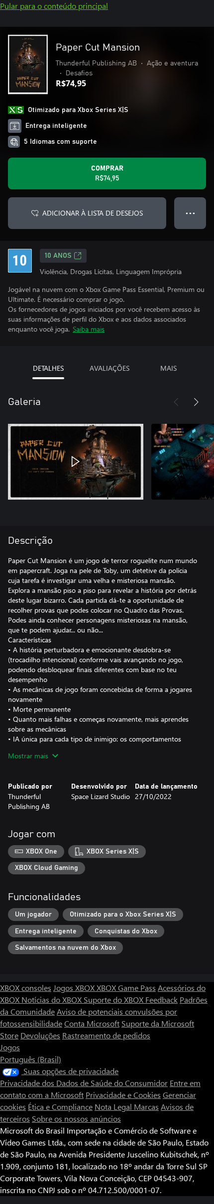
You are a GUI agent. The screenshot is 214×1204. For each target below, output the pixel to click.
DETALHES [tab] (48, 368)
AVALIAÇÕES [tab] (109, 368)
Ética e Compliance (60, 1106)
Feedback (161, 999)
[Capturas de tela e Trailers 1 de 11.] (75, 461)
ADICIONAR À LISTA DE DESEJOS (92, 213)
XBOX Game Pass (126, 987)
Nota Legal (114, 1106)
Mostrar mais (28, 755)
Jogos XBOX (75, 987)
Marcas (146, 1106)
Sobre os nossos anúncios (76, 1118)
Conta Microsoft (91, 1023)
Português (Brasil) (30, 1059)
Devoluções (40, 1035)
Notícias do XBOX (52, 999)
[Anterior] (176, 402)
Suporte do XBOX (114, 999)
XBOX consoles (25, 987)
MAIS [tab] (168, 368)
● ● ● (190, 213)
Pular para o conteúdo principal (54, 5)
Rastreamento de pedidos (106, 1035)
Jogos (10, 1047)
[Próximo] (196, 402)
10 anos (58, 255)
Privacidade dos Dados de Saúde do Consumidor (84, 1083)
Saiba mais (89, 329)
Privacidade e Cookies (123, 1094)
